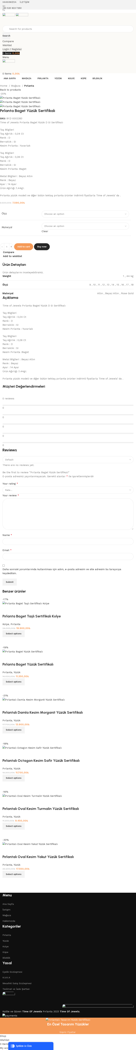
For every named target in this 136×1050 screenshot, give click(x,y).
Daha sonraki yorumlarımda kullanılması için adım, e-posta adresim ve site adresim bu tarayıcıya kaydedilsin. (61, 571)
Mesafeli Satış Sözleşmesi (17, 983)
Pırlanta (29, 85)
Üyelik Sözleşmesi (12, 972)
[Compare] (6, 882)
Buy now (41, 246)
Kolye (5, 946)
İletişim (6, 909)
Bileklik (6, 957)
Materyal (7, 227)
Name (7, 535)
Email (7, 550)
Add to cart (23, 246)
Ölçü (4, 213)
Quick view (16, 882)
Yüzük (5, 940)
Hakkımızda (8, 921)
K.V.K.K (6, 977)
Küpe (5, 952)
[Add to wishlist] (6, 850)
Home (4, 85)
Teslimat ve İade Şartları (16, 989)
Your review (10, 495)
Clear (45, 231)
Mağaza (16, 85)
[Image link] (8, 997)
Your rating (10, 483)
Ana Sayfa (8, 904)
